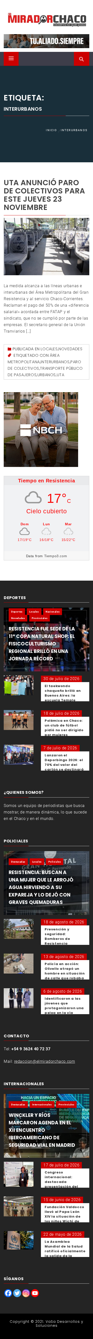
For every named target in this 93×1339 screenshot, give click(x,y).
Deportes (17, 611)
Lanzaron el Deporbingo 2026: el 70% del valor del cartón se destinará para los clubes (64, 765)
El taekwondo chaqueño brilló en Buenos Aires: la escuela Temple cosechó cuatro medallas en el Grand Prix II (63, 700)
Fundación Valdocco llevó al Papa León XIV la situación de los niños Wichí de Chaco (64, 1216)
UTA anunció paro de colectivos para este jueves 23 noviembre (44, 195)
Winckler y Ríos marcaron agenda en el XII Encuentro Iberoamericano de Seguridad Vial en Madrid (42, 1130)
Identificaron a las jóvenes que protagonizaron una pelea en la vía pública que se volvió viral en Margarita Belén (65, 1012)
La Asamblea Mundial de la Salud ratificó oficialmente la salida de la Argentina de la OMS (65, 1251)
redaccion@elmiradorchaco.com (44, 1061)
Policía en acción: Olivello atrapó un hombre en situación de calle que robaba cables (65, 973)
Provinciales (39, 618)
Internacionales (42, 1104)
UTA (60, 375)
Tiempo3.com (55, 556)
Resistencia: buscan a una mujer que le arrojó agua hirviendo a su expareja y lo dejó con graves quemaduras (41, 887)
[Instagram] (26, 1293)
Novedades (70, 349)
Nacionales (53, 611)
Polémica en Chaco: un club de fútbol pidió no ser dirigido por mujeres (64, 727)
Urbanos (46, 375)
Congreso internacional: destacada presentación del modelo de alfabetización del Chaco (63, 1186)
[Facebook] (8, 1293)
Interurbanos (55, 362)
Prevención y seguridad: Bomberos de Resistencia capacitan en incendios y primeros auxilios (65, 943)
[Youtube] (35, 1293)
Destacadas (18, 861)
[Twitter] (17, 1293)
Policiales (54, 861)
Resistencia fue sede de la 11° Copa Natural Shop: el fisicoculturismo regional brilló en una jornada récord (42, 643)
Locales (49, 349)
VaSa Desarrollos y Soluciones (60, 1323)
